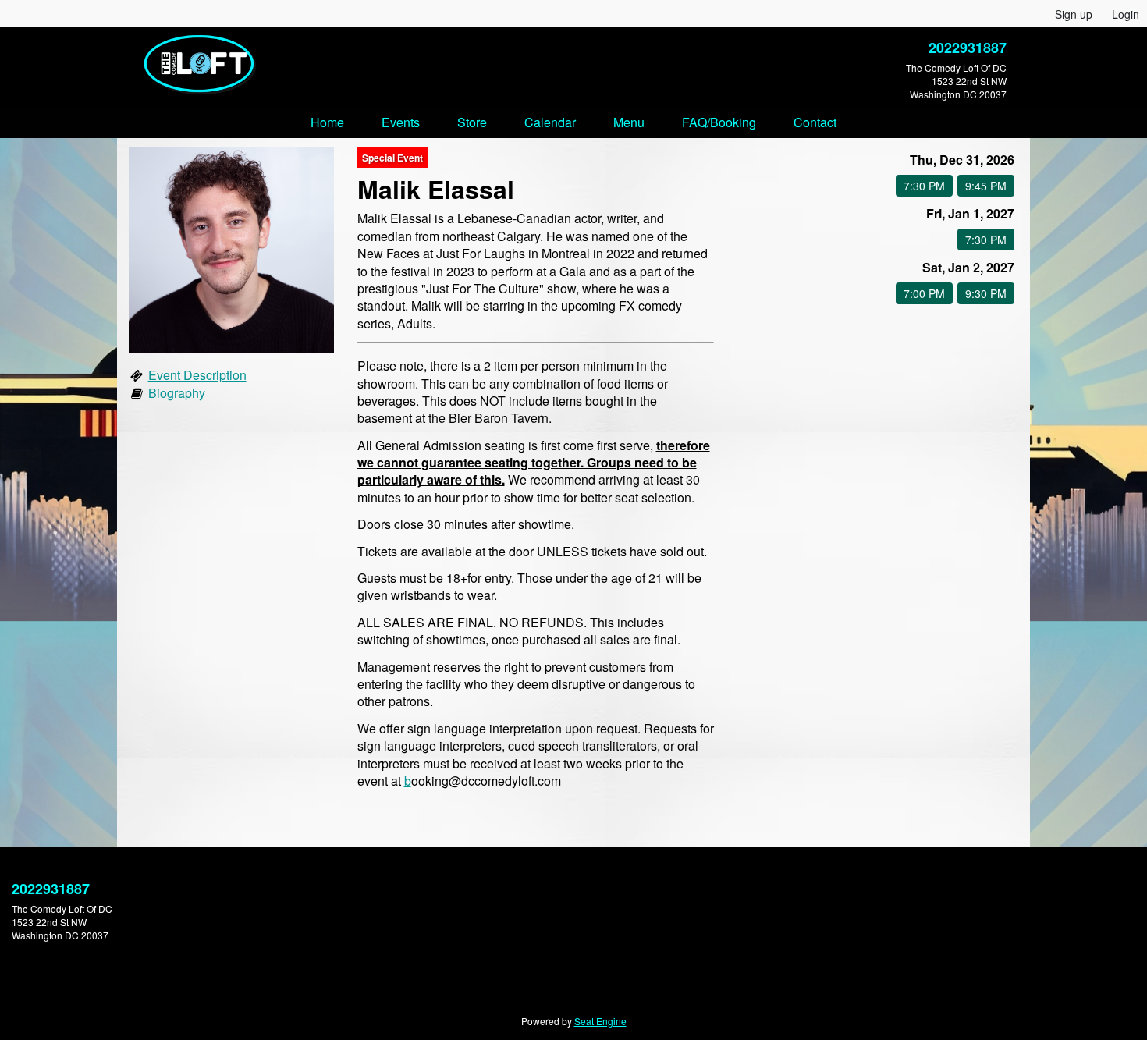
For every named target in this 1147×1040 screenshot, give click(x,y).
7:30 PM (924, 185)
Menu (629, 122)
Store (472, 122)
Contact (815, 122)
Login (1125, 14)
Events (401, 122)
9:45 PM (986, 185)
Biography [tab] (176, 393)
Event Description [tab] (197, 375)
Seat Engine (600, 1021)
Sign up (1073, 14)
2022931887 (968, 47)
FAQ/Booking (719, 122)
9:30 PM (986, 293)
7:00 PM (924, 293)
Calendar (550, 122)
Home (327, 122)
